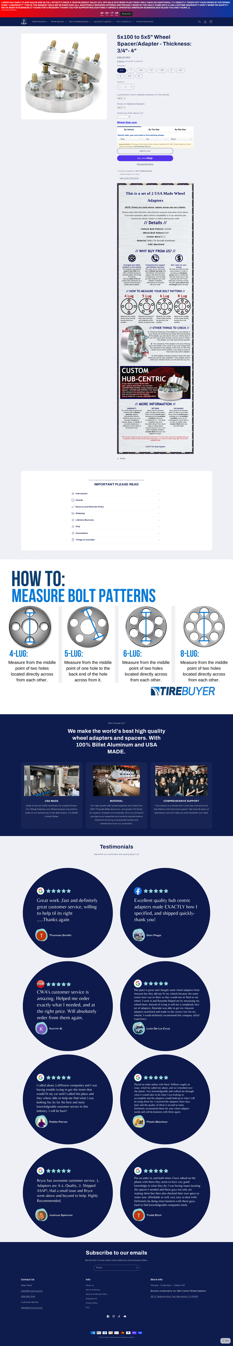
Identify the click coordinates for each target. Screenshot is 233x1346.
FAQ (88, 1307)
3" (121, 76)
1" (131, 70)
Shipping (120, 61)
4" (139, 76)
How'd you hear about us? (130, 113)
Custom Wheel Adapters (112, 1337)
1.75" (162, 70)
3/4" (122, 70)
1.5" (151, 70)
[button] (39, 21)
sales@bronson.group (31, 1291)
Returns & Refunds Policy (96, 1294)
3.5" (130, 76)
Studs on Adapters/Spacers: (131, 104)
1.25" (140, 70)
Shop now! (126, 14)
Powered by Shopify (127, 1337)
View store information (129, 178)
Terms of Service (93, 1290)
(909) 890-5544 (28, 1296)
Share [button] (122, 458)
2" (171, 70)
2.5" (180, 70)
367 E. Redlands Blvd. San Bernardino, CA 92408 (174, 1296)
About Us (90, 1285)
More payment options (145, 164)
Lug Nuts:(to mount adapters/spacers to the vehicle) (143, 95)
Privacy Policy (92, 1303)
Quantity (120, 82)
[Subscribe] (136, 1268)
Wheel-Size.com (127, 122)
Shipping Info (91, 1299)
